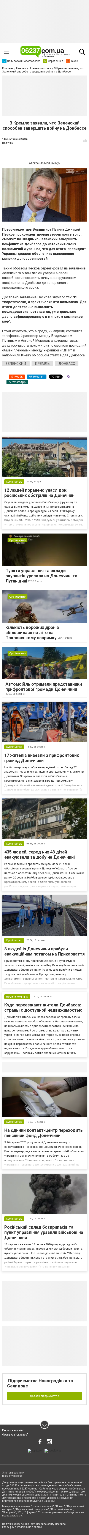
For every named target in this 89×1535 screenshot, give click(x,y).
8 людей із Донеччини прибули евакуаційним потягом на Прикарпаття (44, 951)
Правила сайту (45, 1524)
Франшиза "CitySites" (15, 1434)
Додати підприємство (44, 1396)
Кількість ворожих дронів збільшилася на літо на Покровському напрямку (32, 632)
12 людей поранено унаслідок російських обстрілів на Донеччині (40, 493)
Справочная (70, 1067)
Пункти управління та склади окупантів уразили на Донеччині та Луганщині (41, 576)
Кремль (42, 364)
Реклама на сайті (13, 1430)
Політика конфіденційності (18, 1524)
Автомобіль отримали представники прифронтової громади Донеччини (43, 687)
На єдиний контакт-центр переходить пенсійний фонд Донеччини (43, 1133)
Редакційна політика (30, 1527)
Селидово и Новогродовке (31, 1067)
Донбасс (67, 364)
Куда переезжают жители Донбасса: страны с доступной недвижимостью (43, 1007)
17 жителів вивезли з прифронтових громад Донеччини (41, 758)
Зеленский (16, 364)
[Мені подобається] (85, 140)
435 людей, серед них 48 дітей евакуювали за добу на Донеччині (39, 854)
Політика (7, 143)
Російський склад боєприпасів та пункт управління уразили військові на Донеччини (43, 1232)
